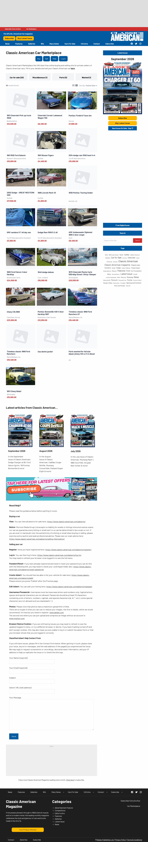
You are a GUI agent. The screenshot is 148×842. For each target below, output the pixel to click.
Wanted (85, 77)
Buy (38, 59)
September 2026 (16, 451)
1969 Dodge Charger (114, 255)
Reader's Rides (107, 283)
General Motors (116, 274)
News (136, 277)
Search (137, 240)
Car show (124, 258)
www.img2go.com (17, 618)
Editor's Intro (60, 813)
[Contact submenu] (106, 792)
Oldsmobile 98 (106, 280)
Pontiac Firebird (137, 280)
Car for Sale (116, 257)
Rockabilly (122, 283)
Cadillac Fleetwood (135, 255)
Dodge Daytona (107, 271)
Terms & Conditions (134, 840)
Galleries (58, 819)
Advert (51, 746)
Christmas (109, 261)
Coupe (113, 268)
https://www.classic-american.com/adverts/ (66, 521)
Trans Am (128, 285)
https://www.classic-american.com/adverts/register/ (68, 549)
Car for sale (15, 77)
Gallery (109, 274)
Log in (63, 59)
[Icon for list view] (73, 85)
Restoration (116, 283)
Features (121, 270)
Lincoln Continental (111, 277)
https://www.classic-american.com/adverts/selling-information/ (37, 539)
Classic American (128, 261)
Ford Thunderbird (136, 271)
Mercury (123, 277)
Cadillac (126, 255)
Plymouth (114, 280)
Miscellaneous (39, 77)
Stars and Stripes (119, 286)
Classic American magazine (117, 264)
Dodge (118, 268)
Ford (128, 271)
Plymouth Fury (122, 280)
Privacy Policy (120, 840)
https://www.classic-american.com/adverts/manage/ (69, 586)
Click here (70, 780)
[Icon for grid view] (76, 85)
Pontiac (129, 280)
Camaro (107, 258)
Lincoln (135, 274)
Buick (121, 255)
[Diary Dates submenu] (63, 792)
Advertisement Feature (64, 808)
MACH (118, 277)
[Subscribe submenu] (122, 792)
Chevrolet (131, 258)
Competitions (60, 810)
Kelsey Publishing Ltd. (105, 840)
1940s (106, 255)
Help (54, 59)
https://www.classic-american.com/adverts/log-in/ (59, 555)
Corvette (108, 268)
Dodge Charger (135, 268)
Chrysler (115, 261)
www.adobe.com (57, 612)
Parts (62, 77)
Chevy (137, 258)
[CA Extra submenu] (93, 792)
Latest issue (126, 273)
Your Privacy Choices (27, 830)
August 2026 (45, 451)
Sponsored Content (133, 283)
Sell (46, 59)
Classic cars (135, 265)
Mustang (130, 277)
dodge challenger (126, 268)
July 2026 (76, 451)
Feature (114, 271)
